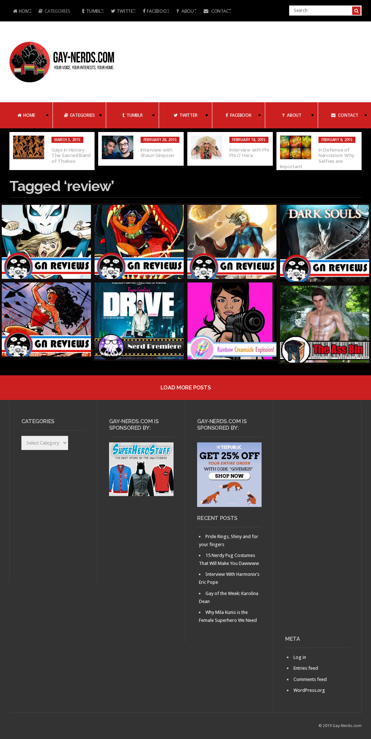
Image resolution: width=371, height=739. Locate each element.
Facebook (158, 11)
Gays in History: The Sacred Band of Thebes (71, 155)
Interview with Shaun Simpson (158, 152)
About (188, 11)
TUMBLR (94, 11)
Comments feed (310, 679)
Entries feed (305, 668)
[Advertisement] (317, 521)
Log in (299, 657)
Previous (15, 151)
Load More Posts (185, 387)
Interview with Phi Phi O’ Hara (249, 152)
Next (356, 151)
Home (20, 11)
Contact (221, 11)
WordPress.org (309, 690)
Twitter (126, 11)
